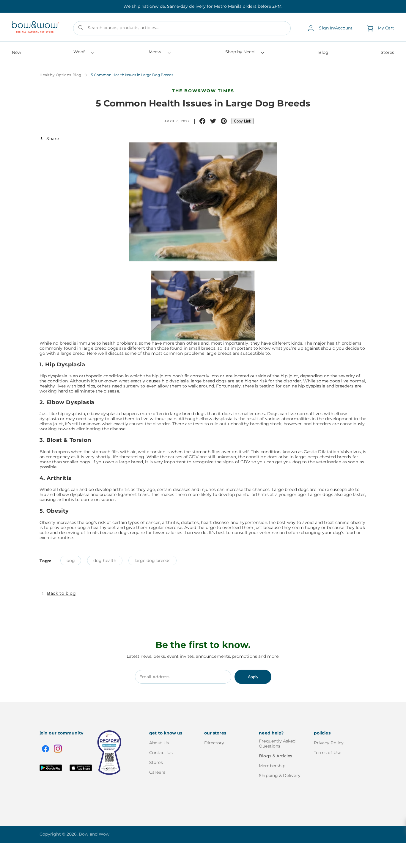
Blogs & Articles (275, 756)
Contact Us (161, 752)
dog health (104, 560)
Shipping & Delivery (279, 775)
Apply (253, 676)
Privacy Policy (329, 742)
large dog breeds (152, 560)
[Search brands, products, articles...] (80, 27)
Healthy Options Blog (60, 75)
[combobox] (182, 28)
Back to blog (61, 593)
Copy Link (242, 121)
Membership (272, 765)
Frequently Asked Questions (277, 744)
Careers (157, 772)
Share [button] (52, 138)
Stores (156, 762)
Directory (214, 742)
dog (71, 560)
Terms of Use (327, 752)
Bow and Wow (94, 834)
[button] (83, 53)
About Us (159, 742)
